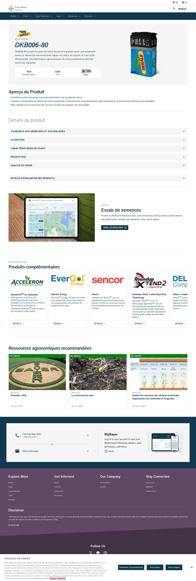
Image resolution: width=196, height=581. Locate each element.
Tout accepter (174, 567)
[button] (98, 131)
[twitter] (90, 554)
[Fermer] (192, 567)
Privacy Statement (57, 578)
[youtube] (98, 553)
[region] (98, 567)
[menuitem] (14, 16)
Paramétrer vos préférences (131, 567)
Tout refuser (155, 567)
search (174, 8)
